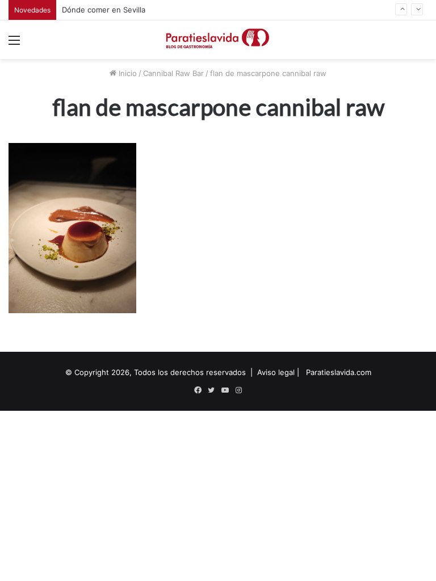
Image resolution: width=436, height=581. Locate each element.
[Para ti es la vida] (218, 39)
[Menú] (14, 44)
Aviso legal (276, 372)
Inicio (126, 73)
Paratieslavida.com (338, 372)
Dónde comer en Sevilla (103, 9)
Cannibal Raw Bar (173, 73)
